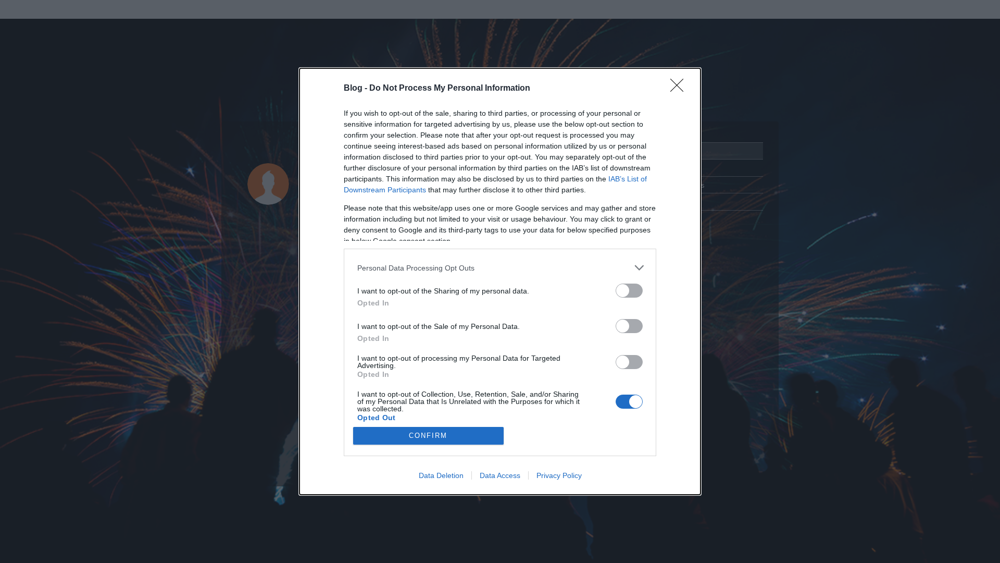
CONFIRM (428, 435)
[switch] (629, 291)
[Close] (680, 89)
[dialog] (500, 281)
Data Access (500, 475)
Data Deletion (441, 475)
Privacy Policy (559, 475)
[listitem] (500, 267)
